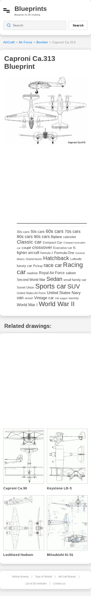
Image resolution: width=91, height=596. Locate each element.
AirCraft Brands (67, 576)
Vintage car (44, 298)
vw (57, 298)
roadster (32, 273)
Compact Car (52, 242)
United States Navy (64, 293)
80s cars (25, 236)
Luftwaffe (76, 259)
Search (78, 25)
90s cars (42, 236)
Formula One (64, 253)
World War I (27, 305)
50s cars (38, 232)
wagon (63, 298)
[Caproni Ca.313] (45, 111)
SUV (73, 286)
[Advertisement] (52, 182)
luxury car (24, 266)
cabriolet (69, 237)
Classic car (29, 242)
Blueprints (30, 8)
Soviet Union (25, 287)
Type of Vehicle (43, 576)
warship (74, 298)
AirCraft (8, 42)
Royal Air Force (52, 273)
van (20, 297)
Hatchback (56, 258)
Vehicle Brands (20, 576)
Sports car (50, 286)
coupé (26, 248)
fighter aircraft (28, 253)
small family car (74, 280)
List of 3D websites (36, 583)
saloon (71, 273)
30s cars (23, 232)
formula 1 (46, 253)
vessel (29, 298)
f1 (74, 248)
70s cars (72, 231)
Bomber (42, 42)
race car (53, 265)
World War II (57, 304)
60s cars (54, 231)
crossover (42, 247)
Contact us (59, 583)
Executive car (62, 248)
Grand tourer (34, 258)
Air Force (25, 42)
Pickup (37, 266)
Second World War (31, 280)
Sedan (54, 279)
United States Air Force (31, 293)
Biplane (56, 237)
